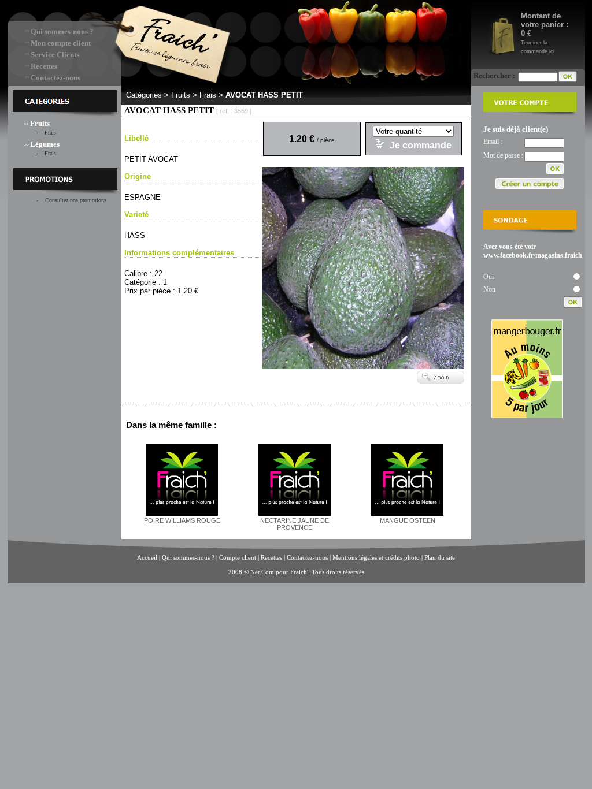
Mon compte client (61, 43)
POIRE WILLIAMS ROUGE (182, 520)
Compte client (238, 557)
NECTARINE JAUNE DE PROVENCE (294, 524)
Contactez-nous (55, 77)
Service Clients (55, 54)
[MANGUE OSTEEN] (407, 513)
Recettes (44, 66)
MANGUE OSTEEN (407, 520)
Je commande (421, 145)
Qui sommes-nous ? (62, 31)
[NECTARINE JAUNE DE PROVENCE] (294, 513)
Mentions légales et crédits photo (376, 557)
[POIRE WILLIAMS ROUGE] (182, 513)
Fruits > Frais (193, 95)
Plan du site (439, 557)
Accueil (147, 557)
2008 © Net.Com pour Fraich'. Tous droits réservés (296, 571)
